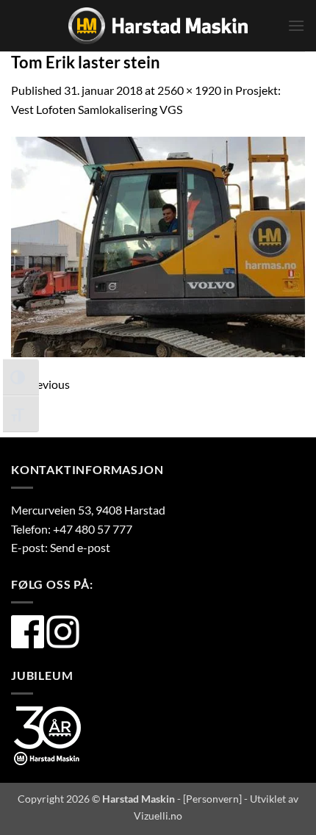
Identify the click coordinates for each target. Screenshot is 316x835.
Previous (40, 384)
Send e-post (80, 547)
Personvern (212, 798)
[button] (296, 25)
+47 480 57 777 (92, 529)
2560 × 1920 (189, 90)
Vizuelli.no (158, 815)
